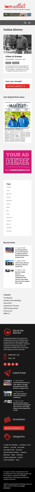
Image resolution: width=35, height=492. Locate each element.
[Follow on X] (12, 364)
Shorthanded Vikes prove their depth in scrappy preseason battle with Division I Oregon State (22, 253)
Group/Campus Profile (11, 452)
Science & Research (10, 457)
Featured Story (9, 450)
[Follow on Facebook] (5, 364)
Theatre (8, 221)
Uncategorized (9, 460)
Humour (23, 452)
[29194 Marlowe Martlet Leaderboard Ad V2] (18, 16)
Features (19, 450)
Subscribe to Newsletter (15, 86)
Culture (8, 63)
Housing (8, 231)
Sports (8, 224)
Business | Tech (25, 445)
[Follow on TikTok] (16, 364)
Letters (8, 204)
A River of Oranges (13, 56)
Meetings (7, 455)
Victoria (8, 197)
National (8, 194)
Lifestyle (8, 227)
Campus (8, 187)
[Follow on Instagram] (8, 364)
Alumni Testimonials (11, 445)
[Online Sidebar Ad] (18, 173)
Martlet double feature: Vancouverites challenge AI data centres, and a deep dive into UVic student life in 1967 (22, 277)
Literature (15, 63)
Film (7, 211)
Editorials (9, 200)
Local (7, 190)
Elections (21, 447)
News (8, 207)
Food (7, 214)
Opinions (20, 455)
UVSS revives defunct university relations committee (22, 264)
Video (17, 460)
